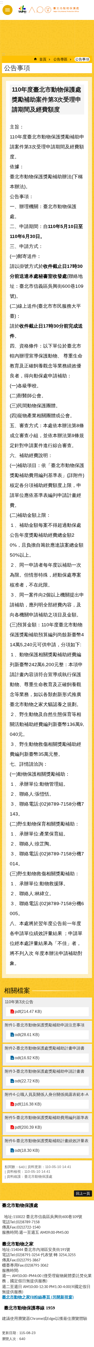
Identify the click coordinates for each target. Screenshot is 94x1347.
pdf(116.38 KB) (28, 1104)
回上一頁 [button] (83, 1193)
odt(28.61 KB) (27, 1035)
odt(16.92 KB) (27, 1058)
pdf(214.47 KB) (28, 1011)
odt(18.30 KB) (27, 1150)
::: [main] (3, 54)
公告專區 (60, 59)
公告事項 (82, 59)
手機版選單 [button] (8, 10)
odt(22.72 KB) (27, 1081)
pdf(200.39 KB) (28, 1127)
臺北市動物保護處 (48, 10)
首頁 (42, 59)
